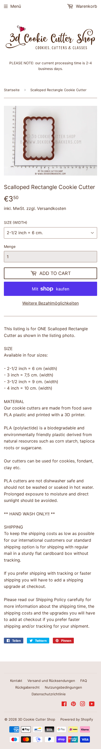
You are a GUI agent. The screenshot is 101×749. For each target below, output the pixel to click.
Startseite (12, 90)
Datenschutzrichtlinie (49, 694)
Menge (10, 246)
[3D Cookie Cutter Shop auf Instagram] (82, 704)
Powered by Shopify (76, 719)
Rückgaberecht (27, 687)
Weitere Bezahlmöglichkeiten (50, 303)
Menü (15, 6)
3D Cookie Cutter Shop (36, 719)
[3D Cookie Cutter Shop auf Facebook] (64, 704)
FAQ (83, 681)
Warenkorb (86, 6)
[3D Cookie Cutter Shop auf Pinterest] (73, 704)
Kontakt (16, 681)
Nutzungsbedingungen (63, 687)
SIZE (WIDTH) (15, 222)
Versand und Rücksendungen (51, 681)
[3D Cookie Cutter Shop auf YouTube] (92, 704)
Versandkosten (51, 208)
